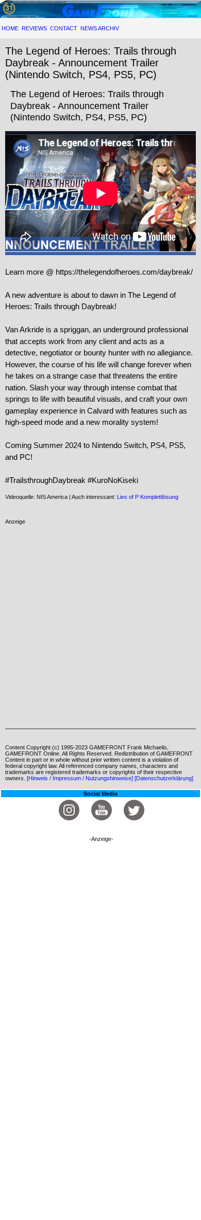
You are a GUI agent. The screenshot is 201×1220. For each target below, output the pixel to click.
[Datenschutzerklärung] (164, 778)
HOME (10, 28)
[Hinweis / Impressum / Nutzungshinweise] (80, 778)
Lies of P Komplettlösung (147, 497)
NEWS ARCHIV (99, 28)
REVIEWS (34, 28)
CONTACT (63, 28)
